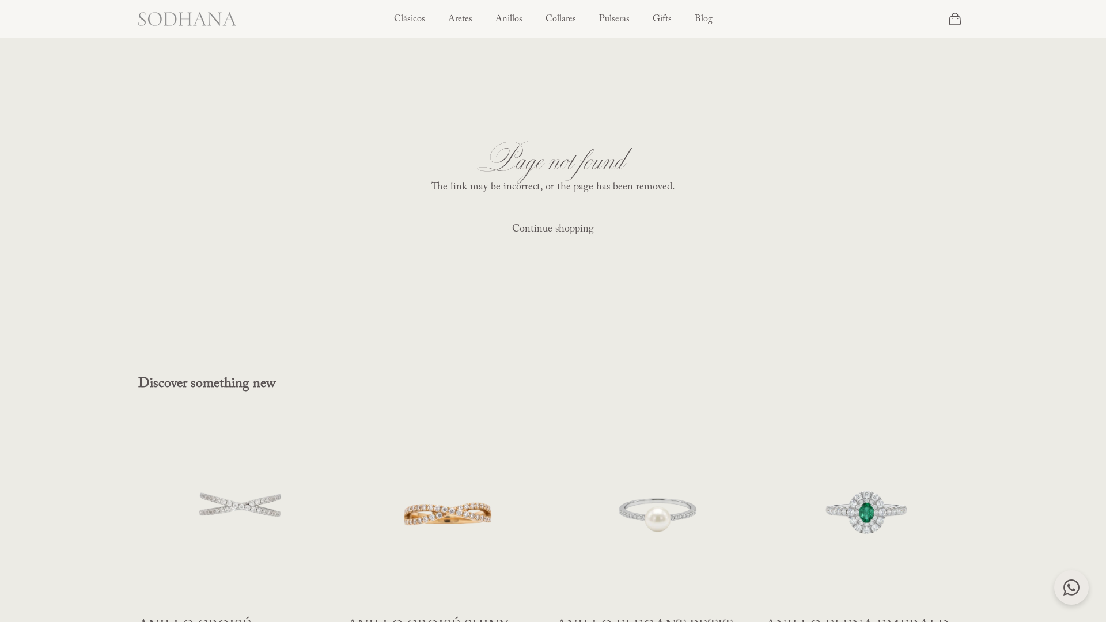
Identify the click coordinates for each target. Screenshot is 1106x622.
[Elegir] (740, 596)
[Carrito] (955, 19)
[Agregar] (322, 596)
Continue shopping (553, 229)
